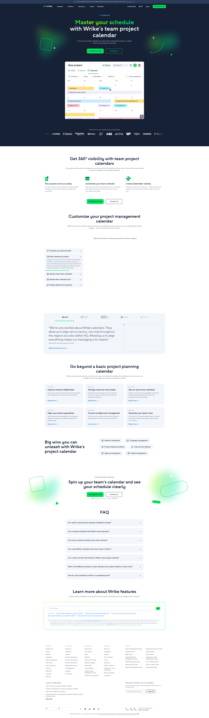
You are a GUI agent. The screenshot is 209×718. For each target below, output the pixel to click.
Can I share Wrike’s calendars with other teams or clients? (89, 549)
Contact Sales (131, 6)
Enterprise (100, 6)
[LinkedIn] (89, 709)
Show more (49, 699)
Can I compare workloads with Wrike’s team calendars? (88, 531)
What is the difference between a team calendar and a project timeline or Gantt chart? (100, 567)
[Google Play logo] (63, 709)
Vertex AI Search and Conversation (91, 620)
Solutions (70, 6)
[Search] (158, 608)
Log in (147, 6)
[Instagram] (98, 709)
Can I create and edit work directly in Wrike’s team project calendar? (93, 558)
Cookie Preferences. (120, 714)
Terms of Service (110, 714)
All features (105, 15)
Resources (81, 6)
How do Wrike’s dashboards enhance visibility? (69, 613)
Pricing (92, 6)
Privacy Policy (109, 623)
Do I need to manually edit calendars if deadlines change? (89, 523)
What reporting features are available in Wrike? (62, 615)
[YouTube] (94, 709)
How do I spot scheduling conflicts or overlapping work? (89, 575)
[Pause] (142, 117)
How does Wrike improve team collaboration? (90, 615)
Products (60, 6)
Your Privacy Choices (131, 714)
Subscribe (151, 691)
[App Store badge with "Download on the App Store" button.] (51, 709)
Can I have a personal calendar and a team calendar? (88, 540)
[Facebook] (85, 709)
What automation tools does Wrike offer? (97, 613)
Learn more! (129, 1)
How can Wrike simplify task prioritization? (123, 613)
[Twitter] (80, 709)
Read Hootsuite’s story (57, 348)
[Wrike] (48, 6)
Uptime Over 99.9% (143, 710)
